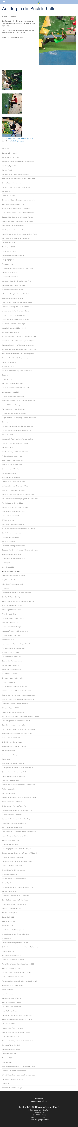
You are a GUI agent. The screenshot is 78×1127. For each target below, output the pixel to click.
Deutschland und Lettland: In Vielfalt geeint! (16, 691)
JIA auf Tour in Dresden (10, 674)
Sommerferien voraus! (9, 153)
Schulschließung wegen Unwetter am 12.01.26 (17, 268)
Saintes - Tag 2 (7, 191)
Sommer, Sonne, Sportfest (10, 652)
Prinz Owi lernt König (9, 614)
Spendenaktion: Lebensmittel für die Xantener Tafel (19, 831)
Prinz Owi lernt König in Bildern (12, 605)
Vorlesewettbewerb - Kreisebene (13, 255)
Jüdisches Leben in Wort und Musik (13, 285)
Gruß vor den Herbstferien (10, 1036)
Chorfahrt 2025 (7, 379)
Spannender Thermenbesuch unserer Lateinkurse (18, 695)
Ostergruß (5, 1083)
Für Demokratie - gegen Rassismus (13, 409)
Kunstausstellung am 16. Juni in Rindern (15, 452)
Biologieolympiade (8, 260)
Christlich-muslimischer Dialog (12, 742)
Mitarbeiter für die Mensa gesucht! (13, 930)
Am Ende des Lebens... (9, 473)
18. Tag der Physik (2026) (10, 157)
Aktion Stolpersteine (8, 789)
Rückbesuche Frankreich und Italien (14, 230)
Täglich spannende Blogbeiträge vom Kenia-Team (18, 601)
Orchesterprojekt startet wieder (12, 678)
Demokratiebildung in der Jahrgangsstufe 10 (17, 302)
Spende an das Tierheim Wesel (12, 464)
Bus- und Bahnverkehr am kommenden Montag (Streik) (20, 716)
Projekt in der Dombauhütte (11, 580)
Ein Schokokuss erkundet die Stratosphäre (16, 208)
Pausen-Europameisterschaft (11, 669)
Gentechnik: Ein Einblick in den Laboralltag (16, 819)
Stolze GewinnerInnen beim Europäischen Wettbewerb (20, 947)
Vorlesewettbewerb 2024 (10, 392)
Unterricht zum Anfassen (10, 844)
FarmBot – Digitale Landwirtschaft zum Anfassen (18, 161)
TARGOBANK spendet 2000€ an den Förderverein (18, 178)
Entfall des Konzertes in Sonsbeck (13, 977)
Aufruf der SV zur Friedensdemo (12, 985)
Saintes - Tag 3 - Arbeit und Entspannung (16, 187)
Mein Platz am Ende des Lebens (12, 460)
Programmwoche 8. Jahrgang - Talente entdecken (19, 417)
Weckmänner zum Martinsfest (12, 827)
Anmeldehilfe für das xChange (12, 1088)
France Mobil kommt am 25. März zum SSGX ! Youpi (19, 981)
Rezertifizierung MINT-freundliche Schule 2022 (17, 887)
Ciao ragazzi (6, 563)
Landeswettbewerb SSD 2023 (12, 657)
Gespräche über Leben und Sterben (14, 725)
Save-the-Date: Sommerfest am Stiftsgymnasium (18, 729)
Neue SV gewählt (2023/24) (11, 610)
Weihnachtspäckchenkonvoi (11, 554)
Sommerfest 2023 (8, 639)
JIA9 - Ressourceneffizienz (11, 738)
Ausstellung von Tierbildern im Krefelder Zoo (16, 430)
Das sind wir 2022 (8, 917)
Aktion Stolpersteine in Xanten (12, 802)
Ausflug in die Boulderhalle (11, 571)
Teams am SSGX (7, 1058)
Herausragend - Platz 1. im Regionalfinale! (16, 644)
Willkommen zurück (8, 921)
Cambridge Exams (8, 883)
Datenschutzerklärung (39, 1101)
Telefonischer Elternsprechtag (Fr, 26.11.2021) (17, 1019)
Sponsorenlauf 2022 (8, 951)
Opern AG (5, 375)
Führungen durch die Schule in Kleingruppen (16, 1015)
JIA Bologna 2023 (17, 141)
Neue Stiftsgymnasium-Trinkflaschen (14, 823)
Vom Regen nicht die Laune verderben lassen (17, 861)
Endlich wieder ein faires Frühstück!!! (14, 776)
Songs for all (6, 422)
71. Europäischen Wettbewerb (12, 456)
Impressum (39, 1099)
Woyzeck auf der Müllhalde (11, 477)
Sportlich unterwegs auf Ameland (13, 857)
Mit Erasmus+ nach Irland (10, 332)
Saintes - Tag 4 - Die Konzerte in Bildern (15, 174)
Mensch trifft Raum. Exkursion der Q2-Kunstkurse (18, 785)
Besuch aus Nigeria (8, 541)
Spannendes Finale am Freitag (12, 661)
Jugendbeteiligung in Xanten (11, 998)
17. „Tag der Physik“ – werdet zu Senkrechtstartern (19, 336)
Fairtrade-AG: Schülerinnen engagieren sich (16, 238)
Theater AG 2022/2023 (9, 913)
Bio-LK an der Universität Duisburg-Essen (15, 358)
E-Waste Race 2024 (8, 520)
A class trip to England (9, 272)
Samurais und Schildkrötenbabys (13, 469)
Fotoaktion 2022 (7, 925)
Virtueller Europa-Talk (9, 1053)
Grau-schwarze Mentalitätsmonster (13, 558)
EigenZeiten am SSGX (9, 251)
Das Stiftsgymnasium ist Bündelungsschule (16, 721)
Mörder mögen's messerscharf (12, 955)
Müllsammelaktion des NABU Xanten (14, 746)
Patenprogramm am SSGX (10, 622)
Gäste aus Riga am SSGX (10, 708)
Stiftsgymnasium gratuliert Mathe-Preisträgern (17, 767)
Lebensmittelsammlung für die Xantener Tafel (17, 810)
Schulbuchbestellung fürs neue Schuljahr (15, 942)
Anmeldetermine (7, 264)
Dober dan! (5, 588)
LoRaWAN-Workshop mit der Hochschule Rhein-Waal (19, 234)
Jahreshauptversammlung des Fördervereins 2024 (18, 494)
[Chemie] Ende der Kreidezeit (12, 814)
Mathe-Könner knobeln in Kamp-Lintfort (15, 836)
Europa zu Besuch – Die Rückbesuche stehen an (18, 345)
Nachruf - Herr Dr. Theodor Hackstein (14, 315)
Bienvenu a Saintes (8, 196)
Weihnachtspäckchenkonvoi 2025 (13, 298)
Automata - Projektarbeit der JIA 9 (13, 490)
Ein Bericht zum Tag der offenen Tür (14, 806)
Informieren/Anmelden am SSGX (12, 584)
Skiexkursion (6, 759)
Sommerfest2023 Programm (11, 635)
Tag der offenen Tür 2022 (10, 840)
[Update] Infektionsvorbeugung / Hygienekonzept (18, 1075)
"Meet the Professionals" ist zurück (21, 138)
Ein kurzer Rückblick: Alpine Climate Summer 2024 (19, 400)
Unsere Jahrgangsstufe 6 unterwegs (14, 413)
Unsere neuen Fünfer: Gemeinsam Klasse (15, 311)
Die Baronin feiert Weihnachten (12, 1006)
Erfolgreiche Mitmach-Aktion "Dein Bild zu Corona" (18, 1066)
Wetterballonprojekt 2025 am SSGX (13, 328)
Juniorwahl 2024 (7, 447)
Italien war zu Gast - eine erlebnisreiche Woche (17, 221)
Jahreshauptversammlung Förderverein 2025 (17, 371)
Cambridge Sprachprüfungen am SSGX (15, 703)
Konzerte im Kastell (8, 750)
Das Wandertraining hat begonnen (13, 546)
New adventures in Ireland (11, 537)
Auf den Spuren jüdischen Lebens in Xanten (16, 972)
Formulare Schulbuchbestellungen (13, 648)
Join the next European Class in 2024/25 (15, 507)
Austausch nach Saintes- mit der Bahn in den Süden (19, 349)
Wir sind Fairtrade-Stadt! (10, 891)
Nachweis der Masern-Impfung (12, 1028)
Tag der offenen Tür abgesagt (12, 1002)
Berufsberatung (7, 1062)
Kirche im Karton (7, 435)
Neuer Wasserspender (9, 994)
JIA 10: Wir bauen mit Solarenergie (13, 324)
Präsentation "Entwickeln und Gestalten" (15, 896)
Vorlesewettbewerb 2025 (10, 277)
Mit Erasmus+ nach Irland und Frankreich (15, 388)
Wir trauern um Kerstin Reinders (12, 383)
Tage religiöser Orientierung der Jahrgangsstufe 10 (19, 353)
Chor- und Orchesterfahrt (10, 516)
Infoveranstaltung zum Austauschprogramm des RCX (19, 797)
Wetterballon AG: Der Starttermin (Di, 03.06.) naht (18, 341)
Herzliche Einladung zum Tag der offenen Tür (17, 307)
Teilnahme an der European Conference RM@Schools (19, 853)
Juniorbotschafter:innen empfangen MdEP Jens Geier (19, 499)
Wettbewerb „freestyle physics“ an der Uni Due (17, 439)
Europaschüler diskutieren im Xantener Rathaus (17, 217)
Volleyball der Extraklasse (10, 780)
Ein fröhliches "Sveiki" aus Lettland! (13, 870)
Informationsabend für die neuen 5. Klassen (16, 1032)
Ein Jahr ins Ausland (8, 682)
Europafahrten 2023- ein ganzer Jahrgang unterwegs (20, 550)
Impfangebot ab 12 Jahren (11, 1049)
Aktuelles (6, 148)
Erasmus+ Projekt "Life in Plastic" (13, 960)
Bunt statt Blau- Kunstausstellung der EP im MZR (18, 699)
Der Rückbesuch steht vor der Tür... (14, 618)
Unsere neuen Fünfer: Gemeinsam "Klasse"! (16, 592)
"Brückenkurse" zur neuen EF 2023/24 (15, 686)
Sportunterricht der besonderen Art (13, 533)
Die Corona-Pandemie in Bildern (12, 1079)
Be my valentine (7, 989)
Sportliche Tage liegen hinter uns (13, 396)
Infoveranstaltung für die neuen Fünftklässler (17, 294)
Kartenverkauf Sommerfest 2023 (13, 712)
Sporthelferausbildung (9, 874)
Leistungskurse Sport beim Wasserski (14, 904)
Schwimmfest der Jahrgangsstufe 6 (14, 772)
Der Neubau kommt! (8, 1024)
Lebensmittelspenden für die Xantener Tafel (16, 281)
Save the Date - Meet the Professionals (15, 900)
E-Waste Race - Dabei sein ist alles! (13, 482)
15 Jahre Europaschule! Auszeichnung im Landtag (18, 528)
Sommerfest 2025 (8, 366)
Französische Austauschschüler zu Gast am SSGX (18, 964)
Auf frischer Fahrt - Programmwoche (14, 878)
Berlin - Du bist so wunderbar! (12, 866)
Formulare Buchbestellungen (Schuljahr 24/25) (17, 426)
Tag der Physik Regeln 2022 (11, 968)
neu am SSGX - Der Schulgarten (12, 405)
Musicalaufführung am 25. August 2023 (15, 631)
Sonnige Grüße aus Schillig (11, 597)
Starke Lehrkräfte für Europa (11, 627)
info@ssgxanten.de (42, 1120)
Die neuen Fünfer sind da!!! (11, 1045)
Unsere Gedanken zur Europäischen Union (16, 934)
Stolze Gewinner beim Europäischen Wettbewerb (18, 213)
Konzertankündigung (9, 362)
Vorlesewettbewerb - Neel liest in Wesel (15, 486)
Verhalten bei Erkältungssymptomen (14, 1071)
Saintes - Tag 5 (7, 170)
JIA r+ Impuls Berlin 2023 (10, 665)
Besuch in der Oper (8, 242)
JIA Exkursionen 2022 (9, 793)
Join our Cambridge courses (11, 908)
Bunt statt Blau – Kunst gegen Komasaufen (16, 443)
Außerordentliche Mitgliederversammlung (15, 319)
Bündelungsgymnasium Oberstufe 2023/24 (16, 849)
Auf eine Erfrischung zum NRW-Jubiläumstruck (17, 1041)
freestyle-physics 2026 (9, 166)
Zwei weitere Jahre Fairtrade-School (14, 763)
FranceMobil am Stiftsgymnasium (13, 524)
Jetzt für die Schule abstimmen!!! (13, 225)
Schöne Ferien (6, 938)
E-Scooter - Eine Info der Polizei (12, 289)
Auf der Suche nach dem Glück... (13, 503)
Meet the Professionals (9, 1011)
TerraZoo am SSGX (8, 247)
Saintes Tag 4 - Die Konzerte (11, 183)
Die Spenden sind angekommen (12, 755)
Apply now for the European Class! (13, 511)
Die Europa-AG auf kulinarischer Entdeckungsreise (18, 200)
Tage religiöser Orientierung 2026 (13, 204)
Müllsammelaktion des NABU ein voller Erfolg (17, 733)
